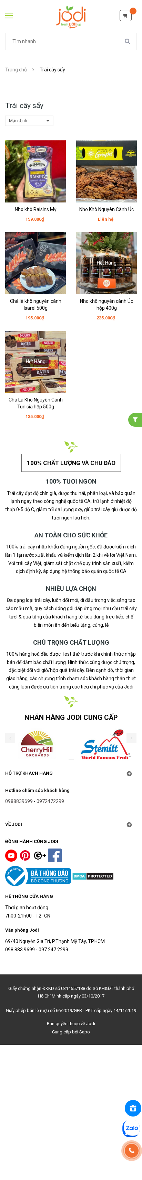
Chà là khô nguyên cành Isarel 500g (35, 304)
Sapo (84, 1031)
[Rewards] (133, 1108)
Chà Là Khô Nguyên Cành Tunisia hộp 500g (36, 403)
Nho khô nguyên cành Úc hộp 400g (106, 304)
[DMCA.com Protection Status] (93, 875)
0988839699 (19, 801)
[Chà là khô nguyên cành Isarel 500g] (35, 263)
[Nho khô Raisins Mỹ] (35, 171)
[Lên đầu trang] (71, 1158)
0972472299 (50, 801)
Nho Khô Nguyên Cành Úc (106, 209)
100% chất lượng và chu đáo (71, 462)
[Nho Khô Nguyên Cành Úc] (106, 171)
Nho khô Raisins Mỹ (36, 209)
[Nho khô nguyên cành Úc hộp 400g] (106, 263)
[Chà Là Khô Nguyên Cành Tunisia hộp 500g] (35, 362)
